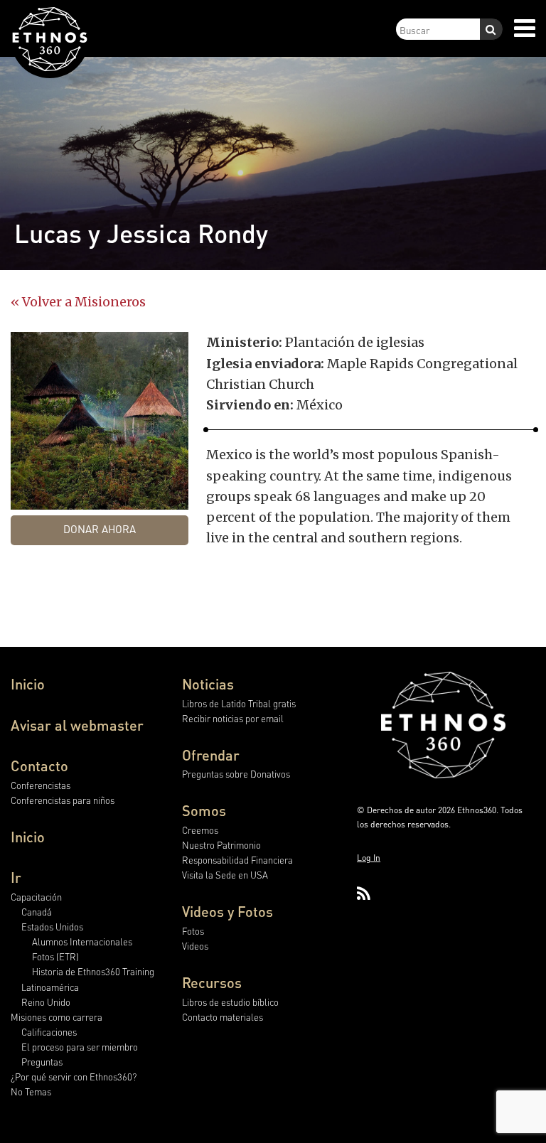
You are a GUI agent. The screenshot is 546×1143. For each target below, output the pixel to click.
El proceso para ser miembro (79, 1047)
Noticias (208, 684)
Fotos (193, 931)
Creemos (200, 830)
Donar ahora (99, 529)
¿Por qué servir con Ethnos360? (73, 1076)
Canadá (36, 912)
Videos (195, 946)
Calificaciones (49, 1032)
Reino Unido (45, 1002)
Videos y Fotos (227, 911)
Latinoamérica (50, 987)
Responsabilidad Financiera (237, 860)
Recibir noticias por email (233, 718)
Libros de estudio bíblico (230, 1002)
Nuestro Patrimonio (221, 845)
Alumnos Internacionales (82, 941)
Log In (368, 857)
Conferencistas (40, 785)
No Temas (31, 1091)
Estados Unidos (52, 927)
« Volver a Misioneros (78, 302)
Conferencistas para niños (62, 800)
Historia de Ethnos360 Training (93, 971)
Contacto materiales (222, 1017)
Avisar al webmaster (77, 725)
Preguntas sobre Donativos (236, 774)
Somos (204, 810)
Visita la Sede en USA (225, 875)
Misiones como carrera (56, 1017)
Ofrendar (211, 755)
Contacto (39, 765)
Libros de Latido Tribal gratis (239, 703)
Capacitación (36, 897)
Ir (16, 877)
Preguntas (42, 1062)
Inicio (28, 684)
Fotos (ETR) (55, 956)
